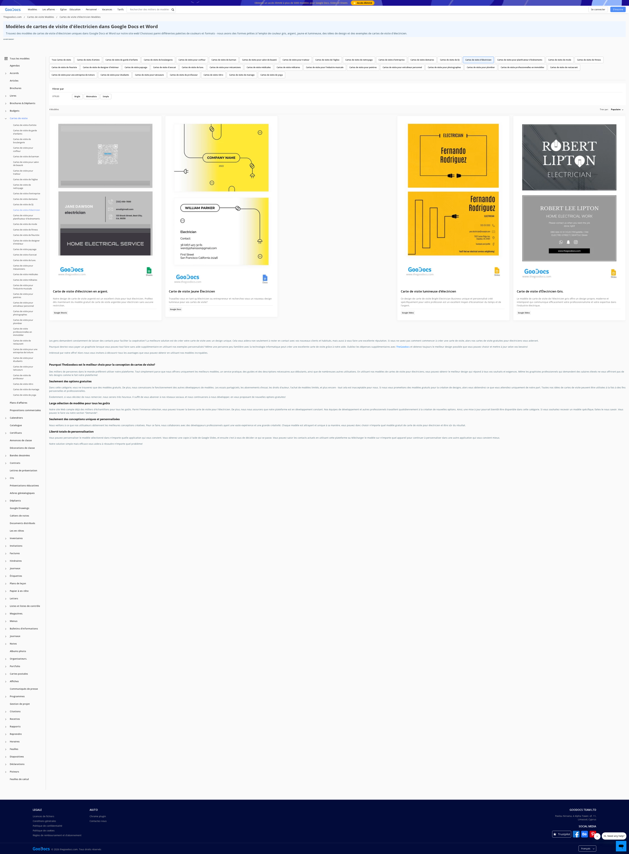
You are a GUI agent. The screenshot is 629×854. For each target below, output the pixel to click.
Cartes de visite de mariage (26, 389)
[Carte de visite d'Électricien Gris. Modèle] (569, 200)
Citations (15, 711)
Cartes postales (19, 673)
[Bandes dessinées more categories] (5, 455)
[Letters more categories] (5, 598)
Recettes (15, 718)
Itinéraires (16, 560)
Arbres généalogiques (22, 493)
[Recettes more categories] (5, 719)
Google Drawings (19, 508)
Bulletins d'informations (24, 628)
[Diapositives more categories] (5, 756)
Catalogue (16, 425)
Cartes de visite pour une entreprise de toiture (25, 351)
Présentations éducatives (24, 485)
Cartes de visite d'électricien (478, 59)
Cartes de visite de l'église (25, 179)
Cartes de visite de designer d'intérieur (26, 242)
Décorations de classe (22, 447)
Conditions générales (44, 821)
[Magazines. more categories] (5, 613)
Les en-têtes (17, 530)
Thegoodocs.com (12, 16)
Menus (13, 621)
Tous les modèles (19, 58)
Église (63, 9)
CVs (12, 478)
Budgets (14, 110)
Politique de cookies (44, 830)
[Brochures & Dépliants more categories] (5, 103)
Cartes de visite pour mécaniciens (23, 267)
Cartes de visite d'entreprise (26, 193)
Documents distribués (22, 523)
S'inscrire (618, 9)
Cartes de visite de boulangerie (22, 141)
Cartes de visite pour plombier (23, 321)
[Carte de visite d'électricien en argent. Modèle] (105, 200)
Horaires (14, 741)
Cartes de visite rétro (23, 383)
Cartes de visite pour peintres (23, 295)
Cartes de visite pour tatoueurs (23, 368)
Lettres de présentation (23, 470)
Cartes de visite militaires (25, 279)
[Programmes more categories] (5, 696)
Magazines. (16, 613)
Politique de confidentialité (47, 825)
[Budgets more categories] (5, 111)
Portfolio (15, 666)
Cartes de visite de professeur (22, 377)
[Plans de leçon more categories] (5, 583)
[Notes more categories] (5, 644)
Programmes (17, 696)
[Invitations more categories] (5, 546)
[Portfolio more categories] (5, 666)
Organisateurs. (18, 658)
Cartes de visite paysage (24, 249)
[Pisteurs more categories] (5, 772)
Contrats (15, 462)
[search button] (173, 9)
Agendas (15, 65)
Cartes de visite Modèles (41, 16)
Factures (15, 553)
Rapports (15, 726)
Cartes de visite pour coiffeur (23, 149)
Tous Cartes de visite (61, 59)
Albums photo (18, 651)
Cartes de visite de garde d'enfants (25, 132)
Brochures (15, 88)
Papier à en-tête (19, 590)
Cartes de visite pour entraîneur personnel (23, 304)
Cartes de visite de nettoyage (22, 186)
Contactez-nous (98, 821)
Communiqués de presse (24, 688)
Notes (13, 643)
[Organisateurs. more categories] (5, 659)
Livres (13, 95)
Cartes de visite (19, 118)
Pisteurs (14, 771)
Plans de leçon (18, 583)
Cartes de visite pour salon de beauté (26, 164)
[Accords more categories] (5, 73)
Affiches (14, 681)
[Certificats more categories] (5, 433)
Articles (14, 80)
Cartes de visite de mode (25, 224)
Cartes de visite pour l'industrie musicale (23, 287)
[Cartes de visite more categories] (5, 118)
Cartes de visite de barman (26, 156)
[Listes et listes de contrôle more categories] (5, 606)
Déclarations (17, 764)
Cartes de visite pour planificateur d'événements (26, 217)
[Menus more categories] (5, 621)
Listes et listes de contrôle (25, 606)
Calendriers (16, 417)
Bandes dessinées (20, 455)
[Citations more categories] (5, 711)
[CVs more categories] (5, 478)
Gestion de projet (20, 703)
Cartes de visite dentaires (25, 199)
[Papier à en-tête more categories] (5, 591)
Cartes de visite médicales (25, 274)
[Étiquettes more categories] (5, 576)
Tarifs (120, 9)
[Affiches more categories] (5, 681)
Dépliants (15, 500)
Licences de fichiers (43, 816)
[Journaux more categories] (5, 568)
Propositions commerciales (25, 410)
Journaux (15, 568)
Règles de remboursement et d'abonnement (57, 835)
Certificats (16, 432)
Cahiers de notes (19, 515)
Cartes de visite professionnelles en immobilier (22, 331)
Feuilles (14, 749)
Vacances (107, 9)
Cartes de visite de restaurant (22, 342)
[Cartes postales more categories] (5, 674)
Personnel (91, 9)
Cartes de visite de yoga (24, 394)
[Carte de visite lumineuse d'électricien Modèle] (453, 200)
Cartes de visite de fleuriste (26, 235)
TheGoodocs (403, 346)
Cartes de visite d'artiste (24, 125)
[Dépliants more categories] (5, 501)
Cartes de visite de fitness (25, 229)
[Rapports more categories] (5, 726)
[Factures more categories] (5, 553)
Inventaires (16, 538)
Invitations (16, 545)
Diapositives (17, 756)
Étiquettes (16, 575)
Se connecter (598, 9)
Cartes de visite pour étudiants (23, 359)
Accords (14, 73)
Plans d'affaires (18, 402)
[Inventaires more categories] (5, 538)
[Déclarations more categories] (5, 764)
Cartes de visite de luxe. (24, 260)
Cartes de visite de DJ (23, 204)
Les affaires (48, 9)
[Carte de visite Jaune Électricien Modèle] (221, 200)
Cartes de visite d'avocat (25, 254)
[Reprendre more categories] (5, 734)
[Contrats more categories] (5, 463)
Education (75, 9)
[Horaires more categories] (5, 741)
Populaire (615, 109)
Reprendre (16, 734)
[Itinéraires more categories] (5, 561)
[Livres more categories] (5, 96)
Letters (14, 598)
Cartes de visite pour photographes (23, 313)
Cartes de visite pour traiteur (23, 172)
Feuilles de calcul (19, 779)
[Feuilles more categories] (5, 749)
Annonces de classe (21, 440)
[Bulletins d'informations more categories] (5, 629)
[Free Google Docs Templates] (13, 9)
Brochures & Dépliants (22, 103)
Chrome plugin (98, 816)
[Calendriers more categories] (5, 418)
